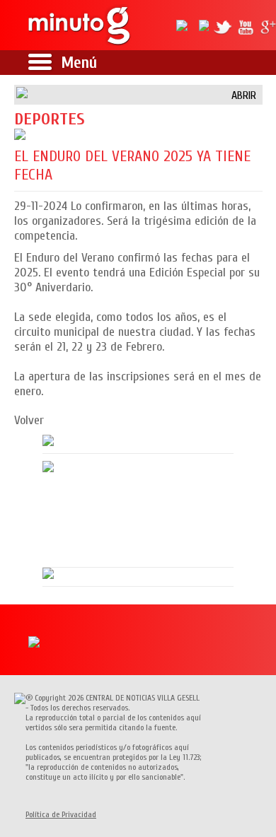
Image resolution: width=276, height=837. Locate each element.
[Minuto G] (80, 25)
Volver (29, 420)
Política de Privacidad (60, 814)
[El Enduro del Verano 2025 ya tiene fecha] (138, 134)
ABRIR (243, 95)
